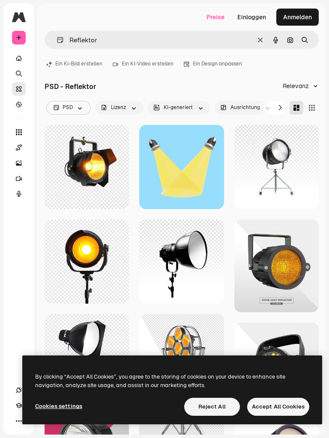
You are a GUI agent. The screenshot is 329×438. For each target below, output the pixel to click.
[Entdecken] (19, 104)
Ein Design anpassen (217, 63)
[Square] (312, 108)
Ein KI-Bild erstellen (78, 63)
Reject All (212, 406)
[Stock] (19, 89)
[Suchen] (19, 73)
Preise (215, 17)
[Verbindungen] (19, 390)
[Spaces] (19, 147)
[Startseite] (19, 58)
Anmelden (297, 17)
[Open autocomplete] (57, 40)
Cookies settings (58, 406)
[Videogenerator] (19, 178)
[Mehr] (19, 421)
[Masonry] (296, 108)
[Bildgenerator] (19, 163)
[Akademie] (19, 405)
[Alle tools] (19, 132)
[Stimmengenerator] (19, 194)
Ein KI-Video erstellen (147, 63)
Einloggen (251, 17)
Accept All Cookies (278, 406)
